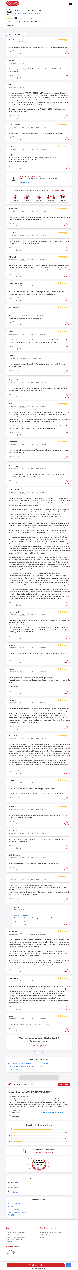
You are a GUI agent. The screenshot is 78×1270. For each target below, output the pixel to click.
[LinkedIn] (13, 1252)
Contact (42, 1237)
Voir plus (45, 21)
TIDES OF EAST (13, 1070)
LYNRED (11, 1215)
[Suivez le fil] (68, 1265)
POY (41, 1066)
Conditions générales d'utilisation (16, 1232)
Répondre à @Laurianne (21, 915)
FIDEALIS (16, 1182)
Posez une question (39, 1046)
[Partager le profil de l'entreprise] (57, 1078)
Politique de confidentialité (14, 1239)
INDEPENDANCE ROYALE (17, 1212)
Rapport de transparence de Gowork (51, 1232)
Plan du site (9, 1242)
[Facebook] (8, 1252)
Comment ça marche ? (43, 1152)
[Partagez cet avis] (69, 40)
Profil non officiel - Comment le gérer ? (28, 13)
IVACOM (11, 1206)
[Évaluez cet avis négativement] (13, 52)
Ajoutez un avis (37, 1265)
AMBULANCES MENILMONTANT (19, 1063)
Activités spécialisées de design (53, 1112)
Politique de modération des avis (16, 1235)
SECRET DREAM (14, 1203)
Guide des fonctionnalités (47, 1235)
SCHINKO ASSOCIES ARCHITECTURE (22, 1066)
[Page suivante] (42, 1053)
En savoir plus (25, 182)
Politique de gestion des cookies (15, 1237)
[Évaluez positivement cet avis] (10, 52)
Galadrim (16, 1187)
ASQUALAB (43, 1063)
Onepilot (15, 1192)
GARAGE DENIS (13, 1209)
